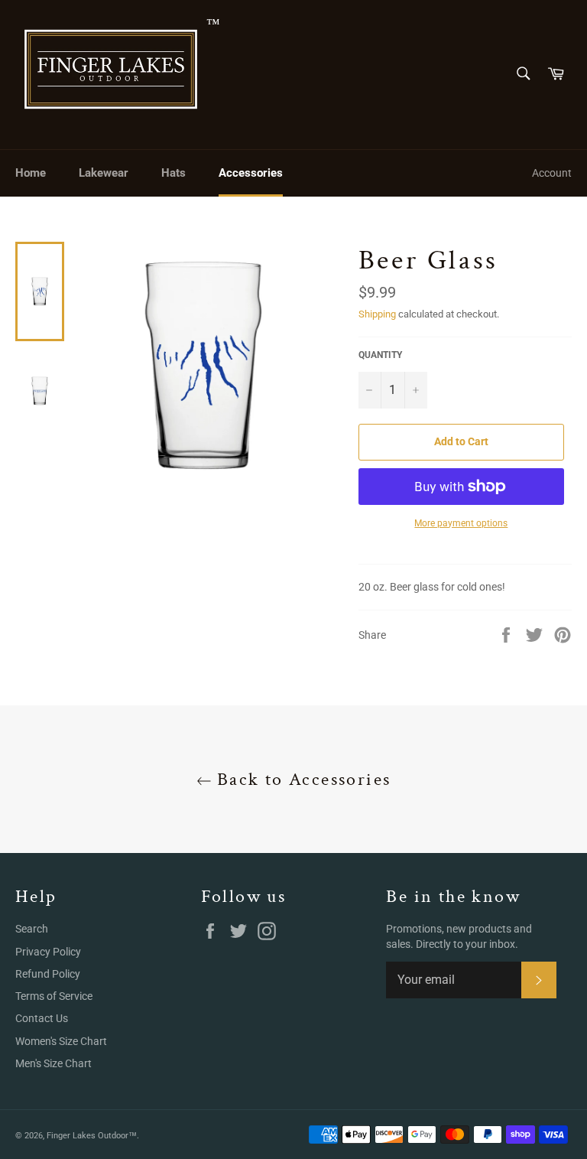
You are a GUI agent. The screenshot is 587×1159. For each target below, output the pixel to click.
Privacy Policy (48, 952)
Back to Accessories (301, 779)
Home (30, 173)
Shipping (377, 314)
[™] (110, 74)
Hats (173, 173)
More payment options (461, 523)
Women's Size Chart (61, 1041)
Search (31, 929)
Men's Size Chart (53, 1063)
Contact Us (41, 1018)
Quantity (380, 355)
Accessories (251, 173)
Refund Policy (47, 974)
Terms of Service (53, 996)
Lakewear (103, 173)
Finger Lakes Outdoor (87, 1136)
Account (552, 173)
